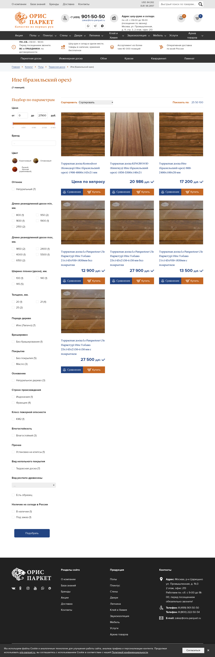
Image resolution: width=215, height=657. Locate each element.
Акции (19, 35)
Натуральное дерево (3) (30, 380)
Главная (16, 67)
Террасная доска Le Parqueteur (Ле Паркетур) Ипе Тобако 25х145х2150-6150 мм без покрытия (132, 258)
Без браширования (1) (29, 341)
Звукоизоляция (136, 35)
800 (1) (20, 215)
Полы (33, 35)
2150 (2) (20, 226)
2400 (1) (45, 249)
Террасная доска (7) (28, 468)
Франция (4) (23, 402)
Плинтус (48, 35)
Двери (78, 35)
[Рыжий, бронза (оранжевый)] (15, 169)
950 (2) (44, 215)
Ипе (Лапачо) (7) (25, 325)
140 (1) (43, 278)
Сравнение (74, 192)
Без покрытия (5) (26, 358)
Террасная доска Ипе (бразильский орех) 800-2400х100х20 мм (175, 168)
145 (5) (20, 284)
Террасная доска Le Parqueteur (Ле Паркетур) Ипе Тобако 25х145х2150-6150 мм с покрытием (83, 347)
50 (196, 102)
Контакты (83, 4)
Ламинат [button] (189, 58)
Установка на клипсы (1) (30, 452)
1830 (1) (20, 220)
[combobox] (181, 4)
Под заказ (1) (23, 517)
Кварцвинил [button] (158, 58)
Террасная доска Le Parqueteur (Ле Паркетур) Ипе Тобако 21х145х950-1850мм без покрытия (83, 258)
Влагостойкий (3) (26, 435)
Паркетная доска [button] (31, 58)
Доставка (68, 4)
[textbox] (16, 143)
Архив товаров (192, 35)
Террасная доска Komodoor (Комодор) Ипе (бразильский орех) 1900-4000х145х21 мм (80, 168)
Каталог (29, 67)
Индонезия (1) (24, 397)
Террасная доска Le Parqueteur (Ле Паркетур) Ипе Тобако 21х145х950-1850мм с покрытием (181, 258)
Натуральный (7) (26, 189)
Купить (96, 192)
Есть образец (24, 495)
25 (193, 102)
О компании (19, 4)
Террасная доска (57, 67)
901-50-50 (87, 16)
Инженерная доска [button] (70, 58)
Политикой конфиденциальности (130, 652)
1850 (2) (20, 249)
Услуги (173, 35)
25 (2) (19, 307)
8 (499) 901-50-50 (182, 607)
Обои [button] (103, 58)
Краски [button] (129, 58)
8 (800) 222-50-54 (183, 612)
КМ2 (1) (20, 419)
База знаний (37, 4)
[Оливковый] (36, 161)
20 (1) (19, 302)
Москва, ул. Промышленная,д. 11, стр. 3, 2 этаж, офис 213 (137, 28)
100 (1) (19, 278)
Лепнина (94, 35)
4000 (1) (21, 254)
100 (201, 102)
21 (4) (43, 302)
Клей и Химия (113, 35)
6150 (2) (20, 260)
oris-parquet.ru (27, 652)
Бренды (54, 4)
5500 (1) (45, 254)
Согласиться (193, 650)
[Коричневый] (15, 161)
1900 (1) (44, 220)
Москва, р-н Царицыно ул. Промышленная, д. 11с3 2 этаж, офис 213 (184, 584)
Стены (64, 35)
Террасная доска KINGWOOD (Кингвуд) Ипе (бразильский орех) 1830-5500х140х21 (129, 168)
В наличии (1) (24, 511)
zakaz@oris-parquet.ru (93, 20)
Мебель (158, 35)
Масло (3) (22, 364)
